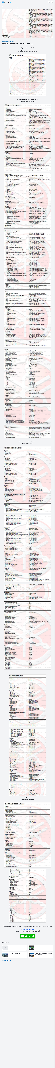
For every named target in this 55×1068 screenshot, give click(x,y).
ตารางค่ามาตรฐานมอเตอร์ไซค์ (8, 41)
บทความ (8, 7)
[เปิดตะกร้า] (49, 2)
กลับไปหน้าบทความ (7, 960)
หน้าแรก (3, 7)
